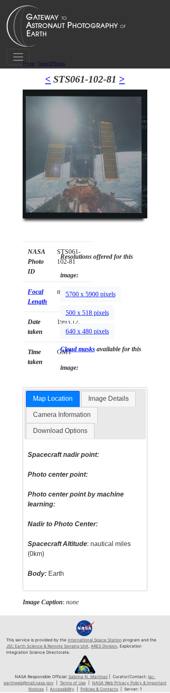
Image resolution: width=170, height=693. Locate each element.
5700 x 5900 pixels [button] (91, 294)
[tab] (53, 399)
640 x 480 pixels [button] (87, 331)
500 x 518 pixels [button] (87, 312)
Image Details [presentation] (108, 398)
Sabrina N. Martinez (88, 676)
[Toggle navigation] (18, 57)
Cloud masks (77, 348)
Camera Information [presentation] (62, 414)
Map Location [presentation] (53, 398)
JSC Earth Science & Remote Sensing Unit (47, 645)
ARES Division (104, 645)
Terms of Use (73, 682)
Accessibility (62, 688)
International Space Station (95, 639)
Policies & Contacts (99, 688)
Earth (46, 573)
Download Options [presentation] (60, 430)
